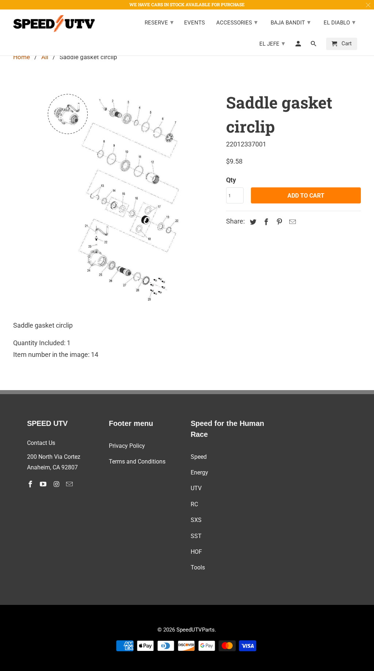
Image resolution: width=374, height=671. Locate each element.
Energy (199, 472)
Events (194, 23)
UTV (196, 488)
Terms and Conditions (137, 461)
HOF (196, 551)
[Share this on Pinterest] (278, 222)
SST (196, 536)
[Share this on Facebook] (265, 222)
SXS (196, 519)
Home (21, 57)
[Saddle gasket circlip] (116, 198)
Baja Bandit (290, 22)
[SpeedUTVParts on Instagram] (57, 484)
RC (194, 504)
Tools (198, 567)
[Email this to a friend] (291, 222)
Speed (199, 456)
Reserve (159, 22)
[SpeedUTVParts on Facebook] (31, 484)
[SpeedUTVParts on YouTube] (44, 484)
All (44, 57)
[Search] (314, 45)
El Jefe (272, 43)
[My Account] (298, 45)
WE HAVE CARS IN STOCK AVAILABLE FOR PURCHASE (187, 4)
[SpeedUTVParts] (54, 24)
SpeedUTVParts (195, 629)
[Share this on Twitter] (252, 222)
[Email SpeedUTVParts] (70, 484)
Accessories (236, 22)
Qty (231, 180)
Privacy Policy (127, 445)
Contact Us (41, 442)
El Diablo (339, 22)
